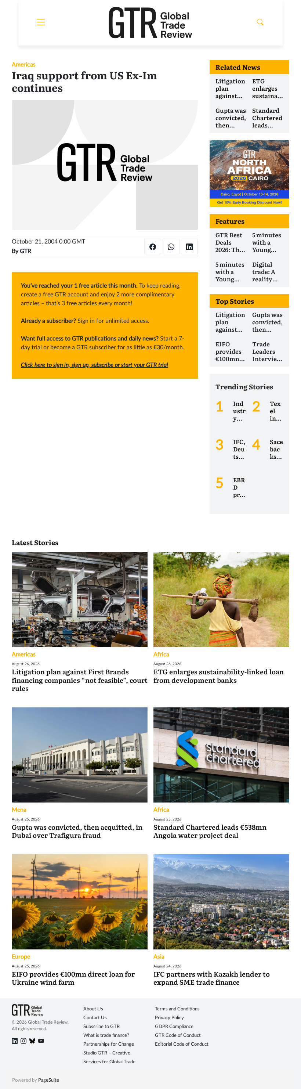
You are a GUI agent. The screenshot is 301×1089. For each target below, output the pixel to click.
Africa (161, 654)
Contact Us (95, 1018)
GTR (25, 251)
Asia (158, 957)
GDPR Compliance (174, 1026)
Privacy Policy (169, 1018)
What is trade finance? (106, 1035)
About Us (93, 1009)
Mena (19, 810)
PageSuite (48, 1080)
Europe (21, 957)
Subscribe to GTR (101, 1026)
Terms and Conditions (177, 1009)
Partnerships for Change (108, 1044)
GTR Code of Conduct (178, 1035)
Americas (24, 65)
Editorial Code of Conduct (181, 1044)
